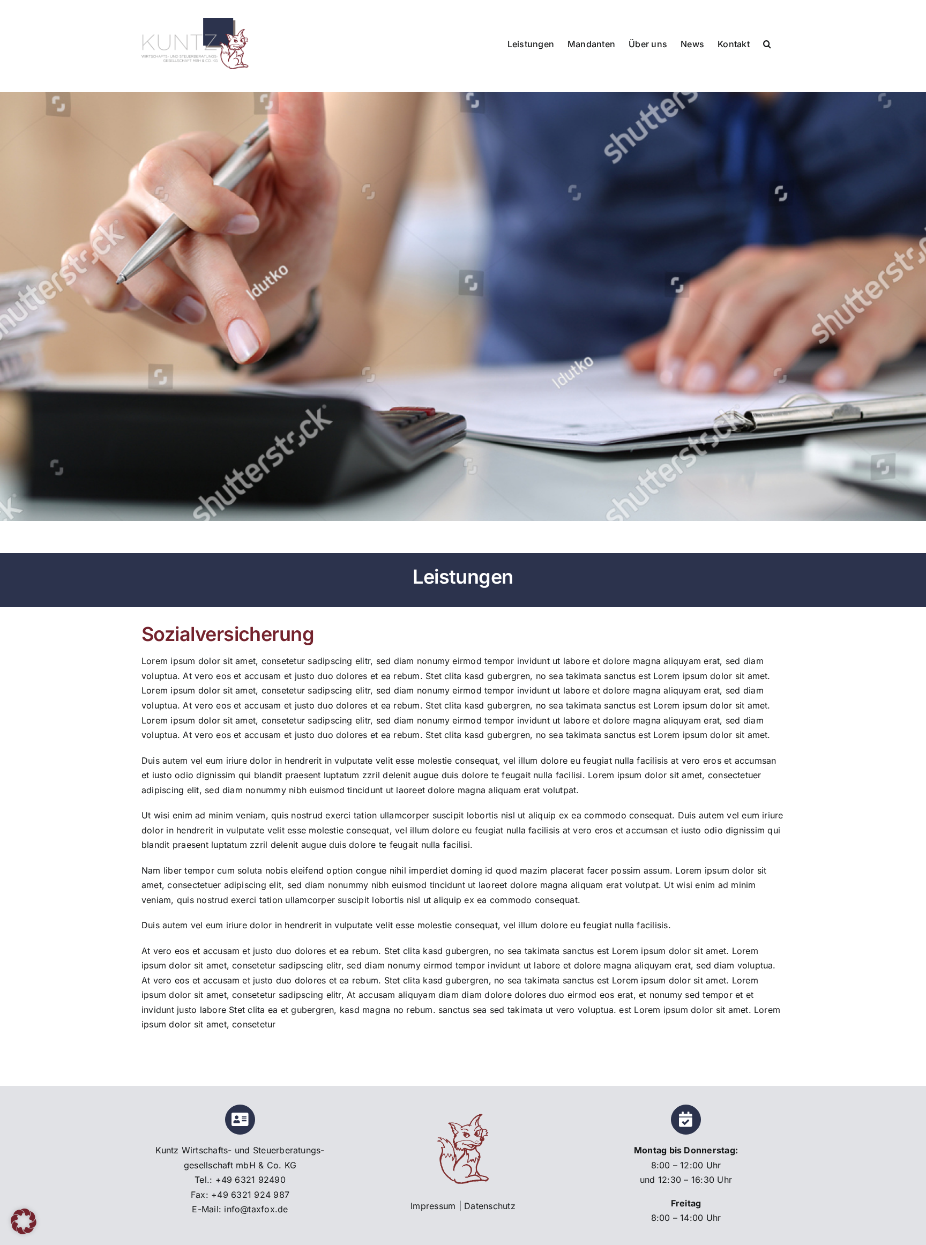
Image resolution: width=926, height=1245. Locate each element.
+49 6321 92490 (250, 1179)
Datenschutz (490, 1206)
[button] (767, 43)
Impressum (432, 1206)
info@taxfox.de (256, 1209)
